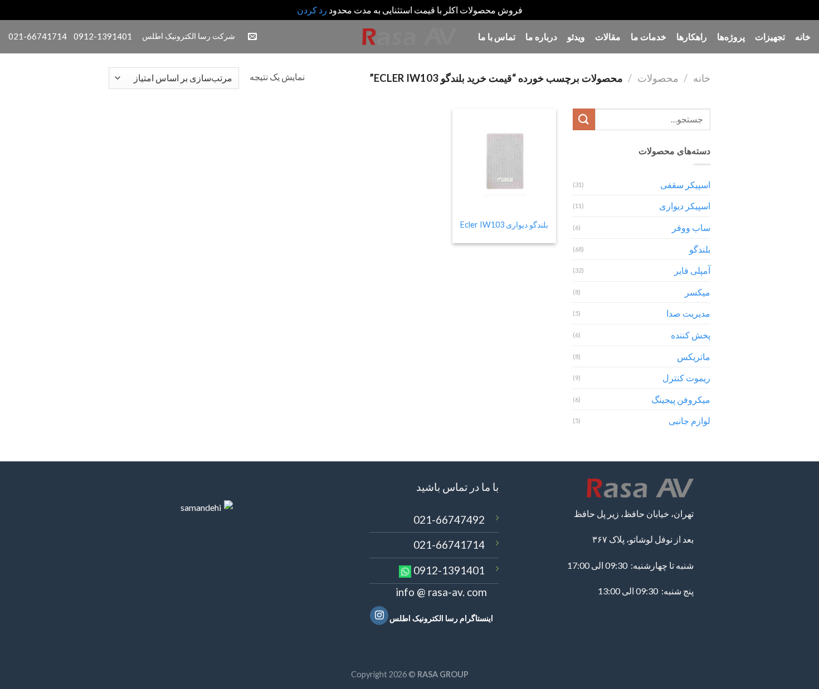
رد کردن (312, 9)
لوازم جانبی (689, 420)
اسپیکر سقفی (685, 184)
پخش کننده (690, 334)
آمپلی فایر (692, 270)
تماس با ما (496, 36)
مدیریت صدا (688, 313)
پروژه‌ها (731, 36)
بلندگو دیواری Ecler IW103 (504, 224)
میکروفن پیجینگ (680, 399)
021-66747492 (449, 519)
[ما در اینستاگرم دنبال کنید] (379, 615)
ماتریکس (693, 356)
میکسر (697, 292)
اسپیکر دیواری (684, 205)
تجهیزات (770, 36)
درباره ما (541, 36)
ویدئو (576, 36)
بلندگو (699, 249)
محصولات (658, 78)
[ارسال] (584, 119)
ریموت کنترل (686, 377)
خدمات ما (648, 36)
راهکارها (691, 36)
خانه (803, 36)
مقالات (608, 36)
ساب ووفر (691, 227)
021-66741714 (449, 544)
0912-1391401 (449, 570)
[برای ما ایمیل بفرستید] (252, 37)
